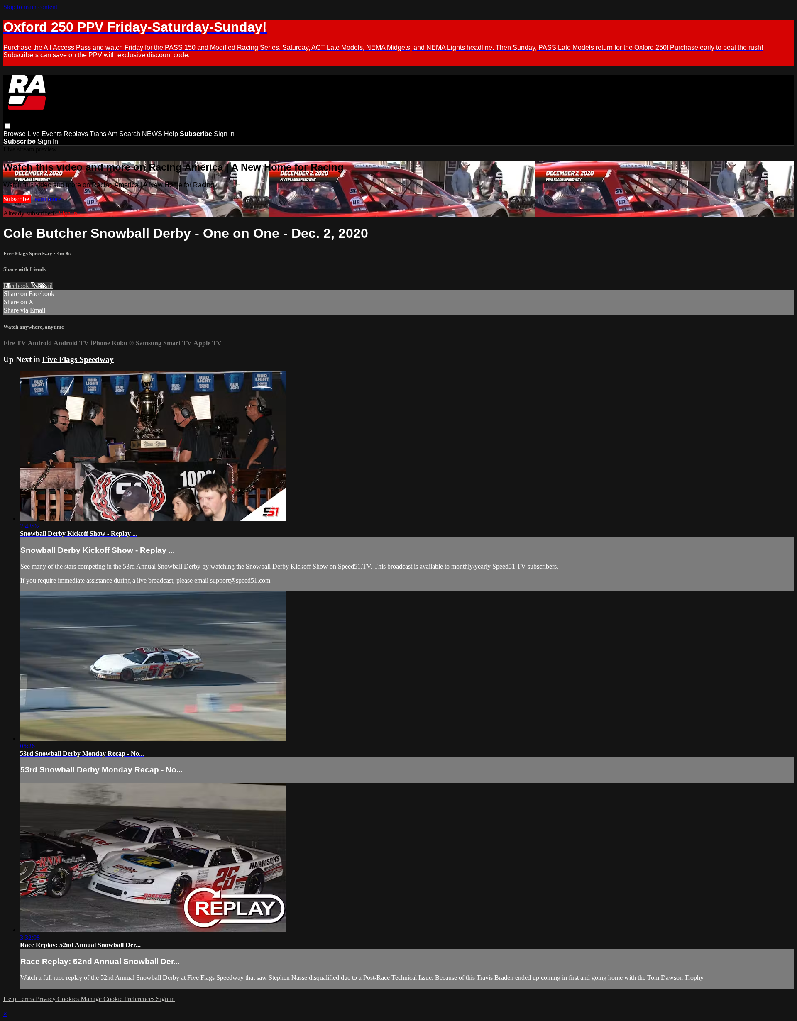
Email (45, 285)
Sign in (224, 133)
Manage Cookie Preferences (118, 998)
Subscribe (17, 199)
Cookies (69, 998)
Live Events (45, 133)
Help (171, 133)
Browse (15, 133)
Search (130, 133)
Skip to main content (30, 6)
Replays (77, 133)
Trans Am (104, 133)
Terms (27, 998)
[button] (7, 126)
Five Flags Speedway (28, 253)
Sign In (47, 141)
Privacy (46, 998)
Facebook (17, 285)
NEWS (152, 133)
